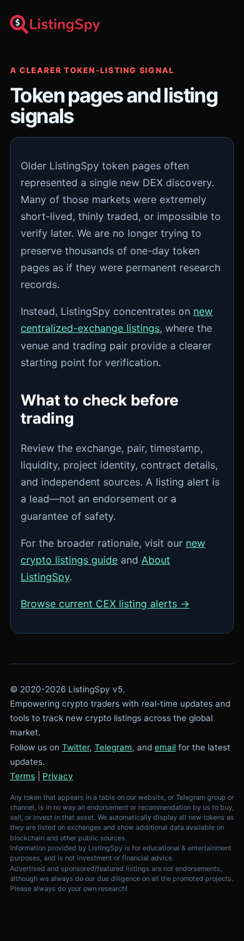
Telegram (113, 747)
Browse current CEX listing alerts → (105, 603)
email (165, 747)
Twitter (75, 747)
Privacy (58, 776)
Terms (22, 776)
